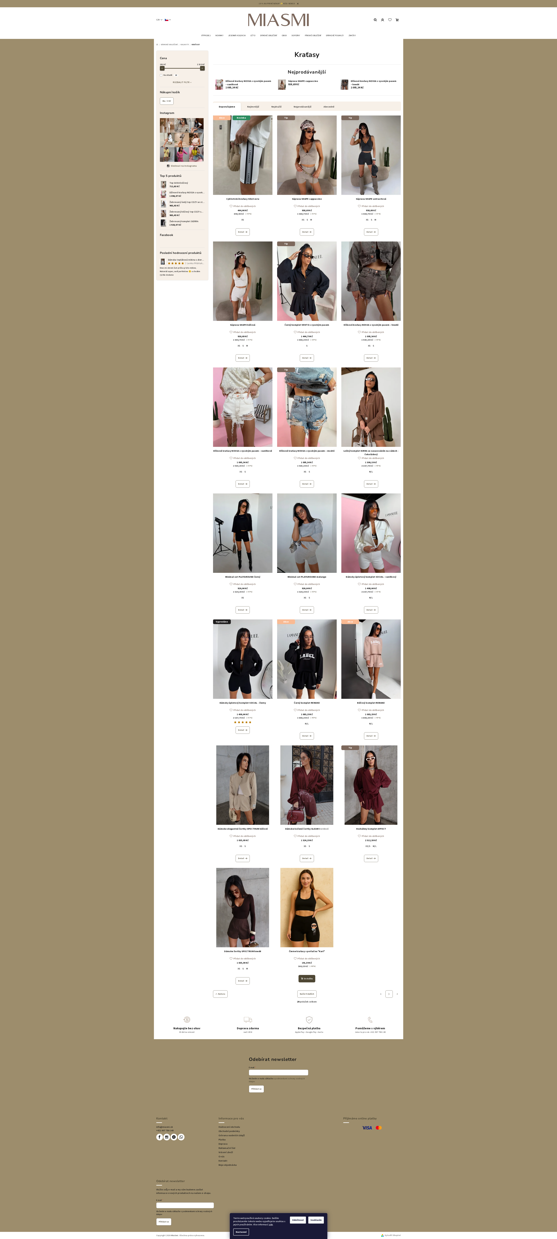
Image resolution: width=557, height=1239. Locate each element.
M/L (371, 471)
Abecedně (329, 106)
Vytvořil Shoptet (393, 1235)
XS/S (368, 846)
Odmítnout (298, 1220)
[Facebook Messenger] (174, 1137)
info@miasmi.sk (164, 1127)
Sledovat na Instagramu (184, 165)
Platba (222, 1139)
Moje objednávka (228, 1165)
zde (271, 1224)
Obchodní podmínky (229, 1131)
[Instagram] (166, 1137)
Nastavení (241, 1232)
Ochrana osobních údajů (232, 1135)
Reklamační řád (227, 1148)
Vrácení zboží (226, 1152)
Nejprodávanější (302, 106)
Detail (241, 232)
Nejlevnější (253, 106)
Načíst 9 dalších (307, 994)
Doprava (223, 1143)
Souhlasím (316, 1220)
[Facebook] (159, 1137)
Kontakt (223, 1160)
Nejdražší (276, 106)
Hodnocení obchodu (229, 1127)
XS (242, 219)
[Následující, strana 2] (389, 994)
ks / (166, 101)
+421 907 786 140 (165, 1130)
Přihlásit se (256, 1089)
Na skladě (170, 75)
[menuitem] (206, 35)
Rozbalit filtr (181, 82)
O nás (222, 1156)
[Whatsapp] (181, 1137)
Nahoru (221, 994)
